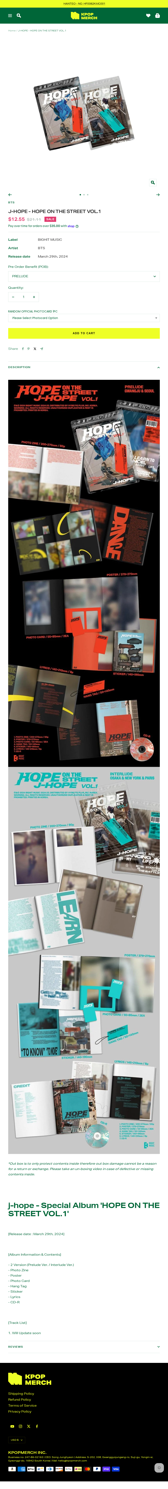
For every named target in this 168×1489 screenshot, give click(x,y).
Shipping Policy (21, 1394)
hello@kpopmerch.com (72, 1460)
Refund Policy (19, 1399)
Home (12, 30)
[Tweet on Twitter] (35, 348)
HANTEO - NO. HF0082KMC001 (84, 3)
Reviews (15, 1347)
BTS (11, 202)
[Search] (19, 16)
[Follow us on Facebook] (37, 1426)
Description (19, 367)
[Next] (158, 194)
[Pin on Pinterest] (28, 348)
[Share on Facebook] (23, 348)
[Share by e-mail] (41, 349)
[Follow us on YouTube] (12, 1426)
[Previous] (10, 194)
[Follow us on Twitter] (29, 1426)
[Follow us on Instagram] (20, 1426)
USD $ (15, 1439)
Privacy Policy (19, 1411)
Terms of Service (22, 1405)
